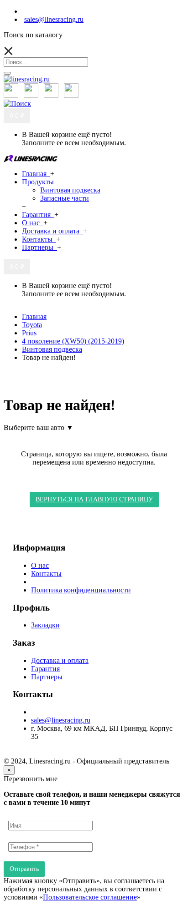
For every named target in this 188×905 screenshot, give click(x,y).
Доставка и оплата (60, 660)
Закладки (45, 625)
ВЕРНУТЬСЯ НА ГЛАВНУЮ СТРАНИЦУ (94, 499)
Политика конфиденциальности (81, 590)
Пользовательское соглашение (90, 897)
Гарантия (45, 668)
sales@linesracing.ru (60, 720)
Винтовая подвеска (70, 190)
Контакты (46, 573)
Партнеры (47, 677)
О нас (40, 565)
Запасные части (64, 198)
